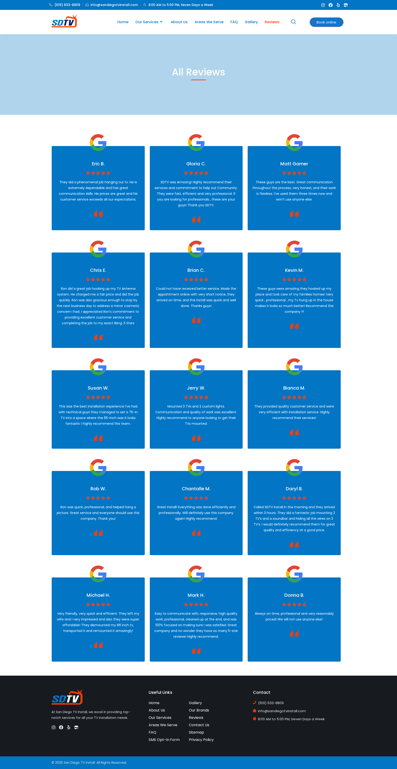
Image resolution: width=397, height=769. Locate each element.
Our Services (147, 22)
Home (122, 22)
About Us (179, 22)
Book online (327, 22)
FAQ (234, 22)
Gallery (251, 22)
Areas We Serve (209, 22)
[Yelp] (338, 5)
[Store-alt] (346, 5)
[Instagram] (323, 5)
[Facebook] (331, 5)
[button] (293, 22)
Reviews (272, 22)
